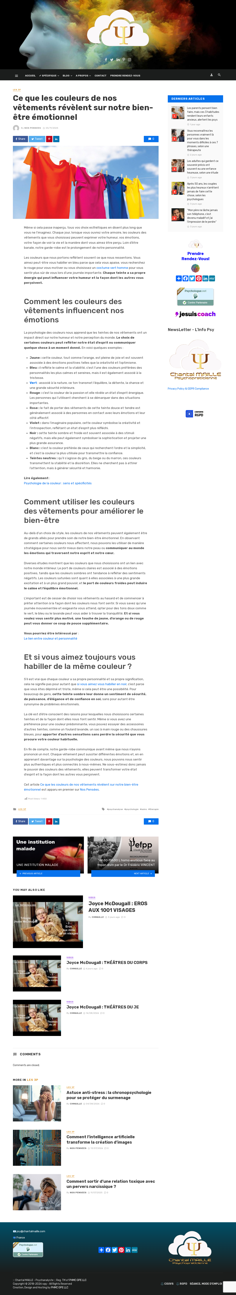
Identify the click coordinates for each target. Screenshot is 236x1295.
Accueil (30, 75)
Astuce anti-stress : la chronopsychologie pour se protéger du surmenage (109, 1095)
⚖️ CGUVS (167, 1283)
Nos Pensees (32, 128)
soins (144, 809)
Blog (66, 75)
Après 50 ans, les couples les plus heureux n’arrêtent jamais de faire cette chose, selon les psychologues (203, 191)
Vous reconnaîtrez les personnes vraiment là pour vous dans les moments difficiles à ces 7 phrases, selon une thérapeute (202, 140)
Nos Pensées (89, 789)
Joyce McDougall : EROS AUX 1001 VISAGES (118, 906)
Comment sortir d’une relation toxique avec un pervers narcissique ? (111, 1184)
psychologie (132, 809)
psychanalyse (115, 809)
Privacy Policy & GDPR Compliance (188, 388)
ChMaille (98, 917)
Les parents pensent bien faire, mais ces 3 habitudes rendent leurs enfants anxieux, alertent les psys (203, 114)
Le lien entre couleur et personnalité (50, 638)
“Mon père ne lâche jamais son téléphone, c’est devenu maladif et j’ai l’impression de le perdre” (202, 216)
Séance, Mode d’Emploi (206, 1283)
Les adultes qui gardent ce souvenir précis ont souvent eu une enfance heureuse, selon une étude (202, 167)
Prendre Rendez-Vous (125, 75)
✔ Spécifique (47, 75)
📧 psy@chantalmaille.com (29, 1231)
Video (92, 897)
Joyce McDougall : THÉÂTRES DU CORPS (107, 962)
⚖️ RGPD (181, 1283)
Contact (101, 75)
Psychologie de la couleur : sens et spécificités (58, 483)
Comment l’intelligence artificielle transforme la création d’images (101, 1139)
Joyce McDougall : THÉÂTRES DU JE (103, 1007)
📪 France (19, 1237)
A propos (82, 75)
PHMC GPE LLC (77, 1280)
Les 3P (17, 90)
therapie (154, 809)
